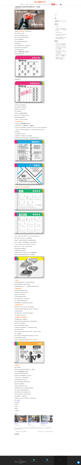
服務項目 (21, 4)
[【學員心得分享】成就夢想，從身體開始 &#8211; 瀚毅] (34, 418)
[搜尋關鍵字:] (61, 15)
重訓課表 (49, 427)
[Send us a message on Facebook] (78, 462)
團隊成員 (31, 4)
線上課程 (44, 4)
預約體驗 (53, 4)
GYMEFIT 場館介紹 (38, 4)
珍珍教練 (18, 400)
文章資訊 (48, 4)
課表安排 (38, 427)
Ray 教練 (56, 26)
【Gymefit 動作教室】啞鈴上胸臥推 (60, 44)
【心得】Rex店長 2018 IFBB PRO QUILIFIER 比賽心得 (60, 47)
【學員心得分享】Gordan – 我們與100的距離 (45, 431)
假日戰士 (42, 427)
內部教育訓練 (25, 427)
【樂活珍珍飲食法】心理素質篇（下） (21, 431)
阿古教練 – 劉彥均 (58, 32)
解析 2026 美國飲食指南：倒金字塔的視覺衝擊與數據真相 (61, 38)
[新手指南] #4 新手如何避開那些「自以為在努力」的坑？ (60, 35)
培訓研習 (26, 4)
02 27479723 (47, 461)
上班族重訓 (46, 427)
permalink (21, 429)
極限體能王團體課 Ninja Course (60, 55)
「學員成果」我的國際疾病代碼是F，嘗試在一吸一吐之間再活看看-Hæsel (60, 29)
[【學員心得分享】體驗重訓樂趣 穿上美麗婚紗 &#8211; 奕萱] (20, 418)
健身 (36, 427)
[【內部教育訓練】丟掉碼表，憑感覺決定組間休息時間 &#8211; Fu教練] (47, 418)
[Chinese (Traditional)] (61, 4)
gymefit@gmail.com (33, 461)
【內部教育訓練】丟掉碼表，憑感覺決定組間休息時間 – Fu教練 (46, 423)
